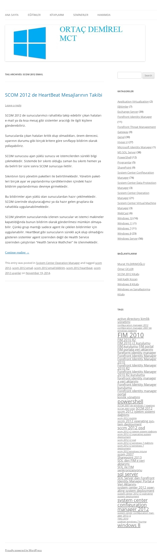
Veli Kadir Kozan (127, 279)
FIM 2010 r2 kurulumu (133, 343)
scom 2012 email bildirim (49, 268)
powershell (130, 401)
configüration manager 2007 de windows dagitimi (134, 329)
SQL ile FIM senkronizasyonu (129, 468)
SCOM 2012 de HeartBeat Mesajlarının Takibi (53, 95)
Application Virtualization (133, 101)
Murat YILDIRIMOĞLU (131, 264)
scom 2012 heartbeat (79, 268)
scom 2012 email (22, 268)
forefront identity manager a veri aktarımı (136, 379)
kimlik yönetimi (128, 397)
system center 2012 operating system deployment (136, 489)
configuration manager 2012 (132, 325)
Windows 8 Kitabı (128, 284)
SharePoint (124, 167)
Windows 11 (125, 223)
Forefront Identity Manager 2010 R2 (137, 366)
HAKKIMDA (104, 15)
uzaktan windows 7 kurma (131, 521)
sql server (127, 474)
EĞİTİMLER (34, 15)
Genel (121, 137)
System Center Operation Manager (58, 263)
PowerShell (124, 157)
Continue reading (17, 252)
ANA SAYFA (12, 15)
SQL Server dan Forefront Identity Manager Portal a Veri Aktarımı (135, 481)
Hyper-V (122, 142)
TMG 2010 (122, 518)
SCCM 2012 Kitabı (128, 274)
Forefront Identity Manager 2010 (137, 360)
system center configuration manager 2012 (133, 504)
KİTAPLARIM (57, 15)
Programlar (124, 162)
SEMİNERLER (80, 15)
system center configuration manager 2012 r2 (135, 514)
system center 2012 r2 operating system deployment (135, 495)
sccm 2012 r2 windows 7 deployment (130, 447)
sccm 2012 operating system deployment (136, 422)
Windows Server (127, 238)
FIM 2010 (130, 335)
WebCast (123, 213)
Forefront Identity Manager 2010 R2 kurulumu (137, 373)
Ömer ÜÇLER (125, 269)
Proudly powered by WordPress (23, 550)
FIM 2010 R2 (126, 340)
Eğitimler (122, 106)
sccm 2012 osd (131, 427)
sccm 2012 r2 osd (126, 440)
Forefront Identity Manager (134, 117)
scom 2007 (125, 454)
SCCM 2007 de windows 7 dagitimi (136, 405)
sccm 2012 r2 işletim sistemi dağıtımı (137, 431)
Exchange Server (127, 112)
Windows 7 (124, 228)
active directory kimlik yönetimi (133, 320)
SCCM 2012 (144, 408)
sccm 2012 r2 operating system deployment (134, 436)
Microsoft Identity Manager (134, 147)
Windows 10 (125, 218)
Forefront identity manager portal (137, 392)
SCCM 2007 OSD (126, 408)
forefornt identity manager (136, 352)
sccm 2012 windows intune (132, 451)
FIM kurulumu (127, 346)
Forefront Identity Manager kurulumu (137, 386)
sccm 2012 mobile (127, 418)
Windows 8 (124, 233)
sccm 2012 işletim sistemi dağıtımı (136, 413)
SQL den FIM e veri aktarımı (131, 462)
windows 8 (128, 525)
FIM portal (146, 346)
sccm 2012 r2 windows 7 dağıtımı (135, 442)
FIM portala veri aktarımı (135, 349)
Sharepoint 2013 (129, 457)
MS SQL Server (126, 152)
